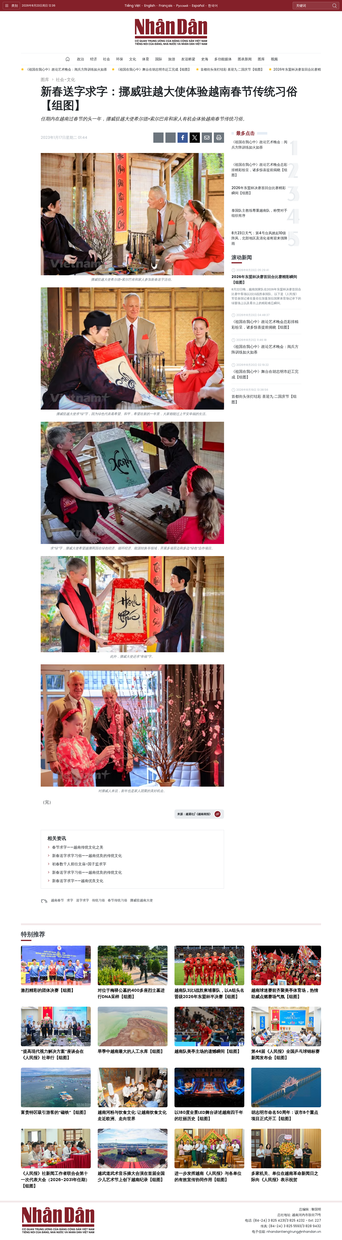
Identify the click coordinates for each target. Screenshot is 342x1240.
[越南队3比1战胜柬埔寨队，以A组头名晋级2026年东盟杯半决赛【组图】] (209, 965)
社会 (106, 59)
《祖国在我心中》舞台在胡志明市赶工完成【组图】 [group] (63, 69)
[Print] (219, 137)
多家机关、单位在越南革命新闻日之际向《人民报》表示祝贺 (284, 1176)
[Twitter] (195, 137)
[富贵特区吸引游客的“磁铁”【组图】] (56, 1087)
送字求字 (82, 900)
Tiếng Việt (132, 5)
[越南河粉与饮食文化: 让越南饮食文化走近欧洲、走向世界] (133, 1087)
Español (198, 5)
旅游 (171, 59)
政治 (80, 59)
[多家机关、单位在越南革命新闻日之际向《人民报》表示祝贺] (286, 1148)
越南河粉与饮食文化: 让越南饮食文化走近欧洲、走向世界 (132, 1115)
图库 (261, 59)
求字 (70, 900)
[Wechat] (170, 137)
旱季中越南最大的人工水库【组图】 (131, 1051)
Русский (182, 5)
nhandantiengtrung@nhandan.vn (294, 1231)
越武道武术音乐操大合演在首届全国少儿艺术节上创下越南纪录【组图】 (131, 1176)
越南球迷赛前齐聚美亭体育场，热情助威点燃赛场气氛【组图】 (284, 993)
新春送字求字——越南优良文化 (77, 880)
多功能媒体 (223, 59)
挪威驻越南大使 (141, 900)
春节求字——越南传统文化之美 (77, 847)
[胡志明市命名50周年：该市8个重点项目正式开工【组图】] (286, 1087)
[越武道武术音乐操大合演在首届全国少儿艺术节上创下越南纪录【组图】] (133, 1148)
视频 (274, 59)
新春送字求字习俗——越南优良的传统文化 (87, 855)
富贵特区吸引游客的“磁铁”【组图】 (54, 1112)
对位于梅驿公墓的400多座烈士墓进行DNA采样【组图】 (131, 993)
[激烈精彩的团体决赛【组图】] (56, 965)
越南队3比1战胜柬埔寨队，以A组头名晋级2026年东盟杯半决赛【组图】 (209, 993)
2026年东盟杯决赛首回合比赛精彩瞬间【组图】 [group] (218, 69)
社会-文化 (65, 79)
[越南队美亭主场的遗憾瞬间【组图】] (209, 1026)
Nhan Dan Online (171, 32)
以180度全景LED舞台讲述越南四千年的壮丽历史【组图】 (208, 1115)
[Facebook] (183, 137)
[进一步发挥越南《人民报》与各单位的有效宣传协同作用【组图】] (209, 1148)
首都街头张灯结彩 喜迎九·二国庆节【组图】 (264, 399)
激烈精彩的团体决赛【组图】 (48, 990)
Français (165, 5)
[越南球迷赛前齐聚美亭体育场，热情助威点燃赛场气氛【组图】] (286, 965)
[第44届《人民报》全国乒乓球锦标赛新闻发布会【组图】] (286, 1026)
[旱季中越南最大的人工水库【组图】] (133, 1026)
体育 (145, 59)
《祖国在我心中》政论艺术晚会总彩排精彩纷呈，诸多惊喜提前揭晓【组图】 (259, 169)
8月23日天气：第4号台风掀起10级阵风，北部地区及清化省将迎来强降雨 (259, 238)
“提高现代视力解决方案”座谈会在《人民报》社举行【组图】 (52, 1054)
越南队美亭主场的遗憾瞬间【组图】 (207, 1051)
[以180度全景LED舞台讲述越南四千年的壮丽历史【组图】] (209, 1087)
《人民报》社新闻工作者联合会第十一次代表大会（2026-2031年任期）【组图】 (55, 1179)
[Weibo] (158, 137)
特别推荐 (33, 934)
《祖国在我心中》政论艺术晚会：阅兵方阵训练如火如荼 (259, 144)
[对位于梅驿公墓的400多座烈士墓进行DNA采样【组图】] (133, 965)
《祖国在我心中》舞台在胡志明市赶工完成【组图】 (264, 374)
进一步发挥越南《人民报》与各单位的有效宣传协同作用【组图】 (207, 1176)
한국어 (213, 5)
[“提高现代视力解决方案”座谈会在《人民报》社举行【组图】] (56, 1026)
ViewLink (217, 814)
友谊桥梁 (188, 59)
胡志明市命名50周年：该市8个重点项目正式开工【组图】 (284, 1115)
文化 (132, 59)
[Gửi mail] (207, 137)
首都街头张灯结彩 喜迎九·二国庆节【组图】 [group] (141, 69)
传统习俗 (98, 900)
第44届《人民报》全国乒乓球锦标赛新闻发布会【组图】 (285, 1054)
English (149, 5)
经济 (93, 59)
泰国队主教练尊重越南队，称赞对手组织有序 (259, 213)
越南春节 (57, 900)
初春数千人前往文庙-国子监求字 (79, 864)
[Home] (68, 59)
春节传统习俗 (117, 900)
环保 (119, 59)
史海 (204, 59)
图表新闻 (245, 59)
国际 (158, 59)
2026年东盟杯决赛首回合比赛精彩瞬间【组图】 (258, 190)
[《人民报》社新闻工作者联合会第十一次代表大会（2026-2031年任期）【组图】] (56, 1148)
